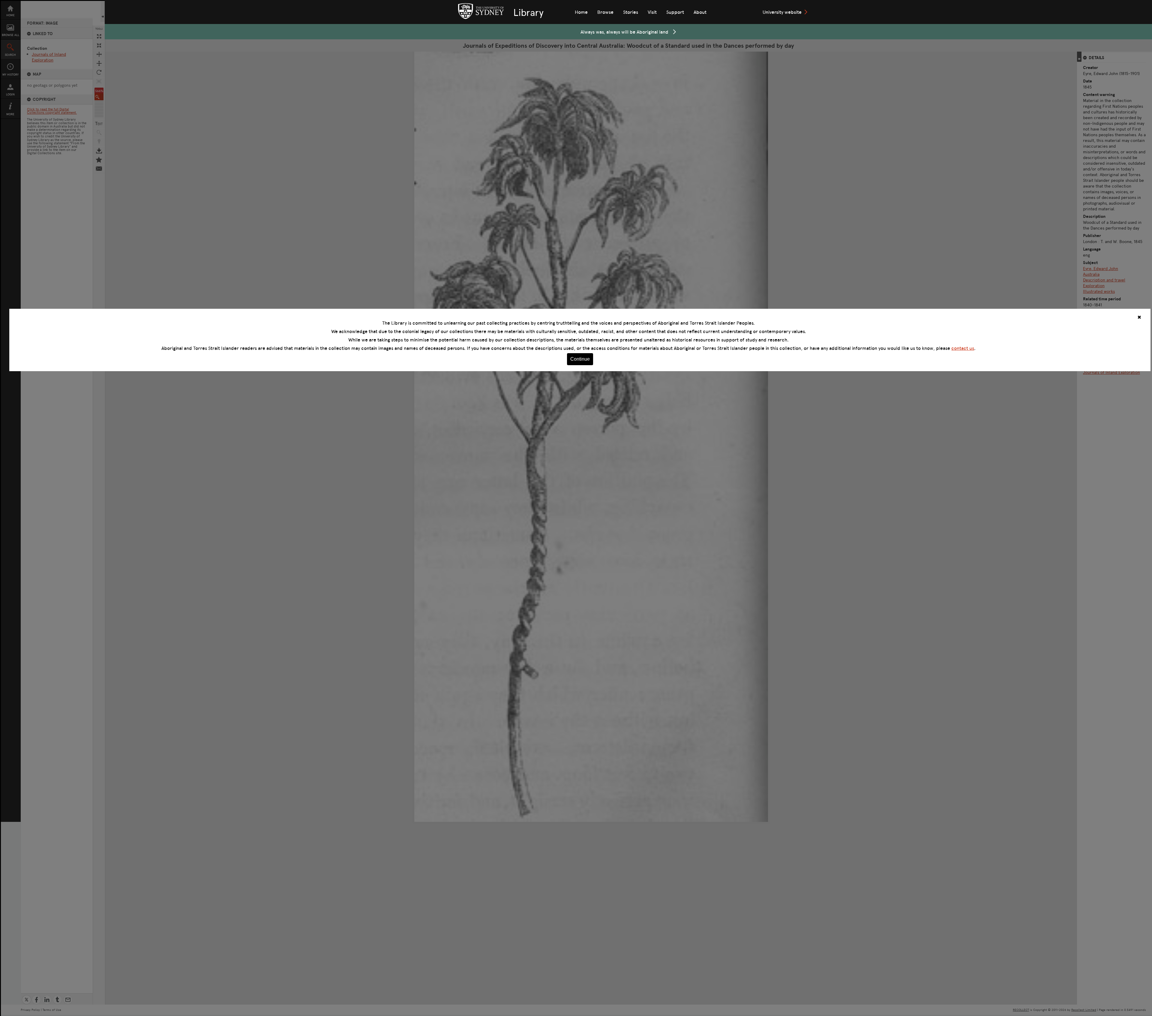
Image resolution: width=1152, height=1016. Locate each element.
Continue (580, 359)
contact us (962, 348)
